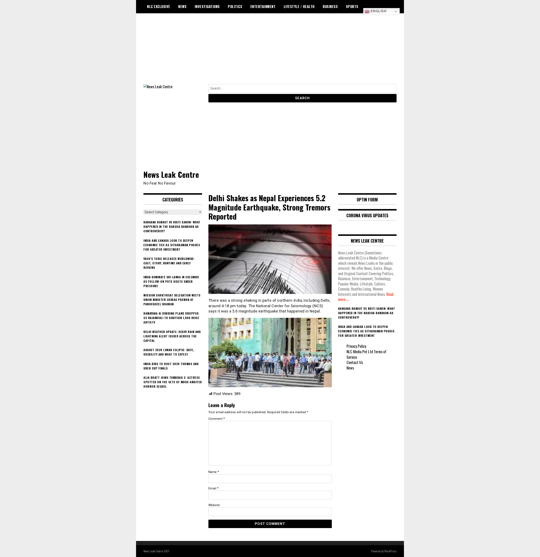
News (182, 6)
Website (214, 505)
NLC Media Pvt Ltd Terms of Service (366, 354)
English (378, 11)
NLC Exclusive (158, 6)
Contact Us (355, 362)
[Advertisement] (270, 52)
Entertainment (263, 6)
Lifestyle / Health (299, 6)
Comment (216, 418)
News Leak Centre (171, 174)
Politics (235, 6)
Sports (352, 6)
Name (213, 472)
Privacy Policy (356, 346)
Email (213, 488)
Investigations (207, 6)
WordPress (390, 551)
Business (330, 6)
